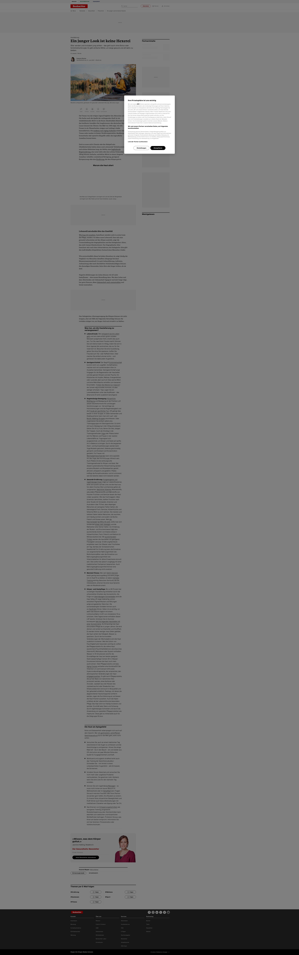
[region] (149, 125)
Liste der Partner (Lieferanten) (137, 141)
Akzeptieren (158, 148)
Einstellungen (141, 148)
